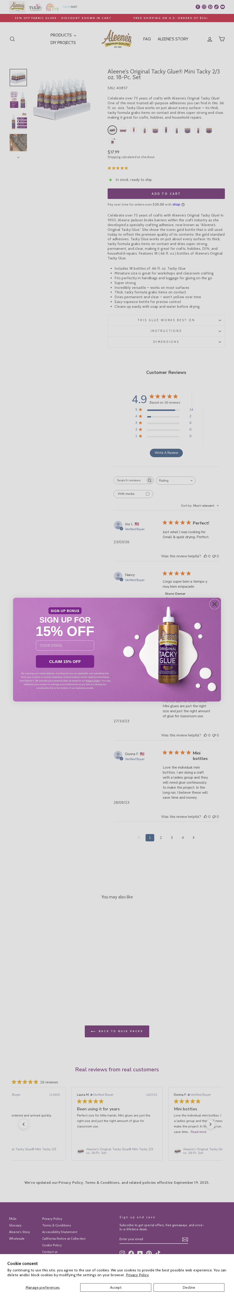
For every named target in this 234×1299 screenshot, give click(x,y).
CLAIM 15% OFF (65, 661)
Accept (116, 1287)
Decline (189, 1287)
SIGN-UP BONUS (65, 610)
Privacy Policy (137, 1275)
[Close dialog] (214, 604)
